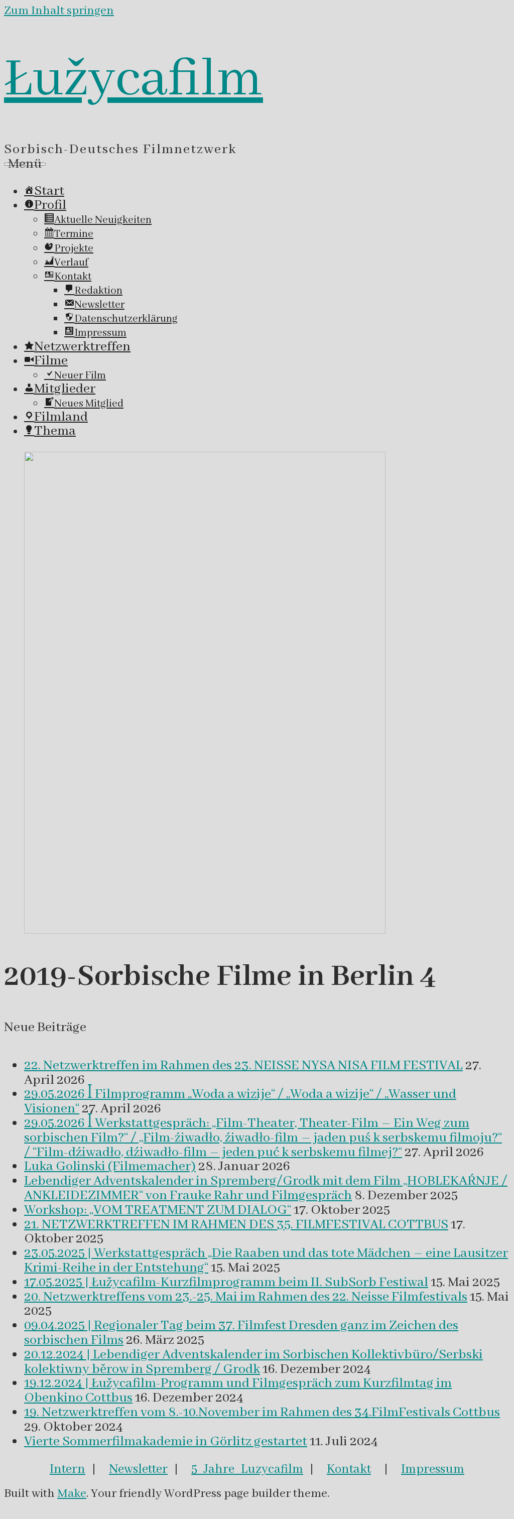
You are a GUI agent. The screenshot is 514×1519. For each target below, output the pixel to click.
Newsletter (138, 1469)
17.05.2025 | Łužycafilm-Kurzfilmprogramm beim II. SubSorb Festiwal (226, 1282)
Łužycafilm (133, 80)
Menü (25, 164)
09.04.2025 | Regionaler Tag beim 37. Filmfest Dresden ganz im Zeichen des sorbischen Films (241, 1333)
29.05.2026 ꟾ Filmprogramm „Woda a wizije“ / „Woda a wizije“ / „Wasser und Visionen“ (240, 1101)
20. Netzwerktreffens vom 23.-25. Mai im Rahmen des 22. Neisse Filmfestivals (245, 1297)
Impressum (432, 1469)
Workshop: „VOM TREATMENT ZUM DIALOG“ (157, 1210)
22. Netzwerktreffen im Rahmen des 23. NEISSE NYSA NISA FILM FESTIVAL (243, 1065)
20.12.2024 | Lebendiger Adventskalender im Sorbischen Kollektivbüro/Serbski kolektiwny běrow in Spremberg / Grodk (253, 1362)
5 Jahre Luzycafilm (247, 1469)
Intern (67, 1469)
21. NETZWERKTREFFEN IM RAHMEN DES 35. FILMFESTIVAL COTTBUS (236, 1224)
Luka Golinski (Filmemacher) (110, 1166)
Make (71, 1493)
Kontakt (349, 1469)
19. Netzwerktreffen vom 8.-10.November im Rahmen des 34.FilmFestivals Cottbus (262, 1412)
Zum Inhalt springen (59, 11)
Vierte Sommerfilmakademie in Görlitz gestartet (165, 1441)
